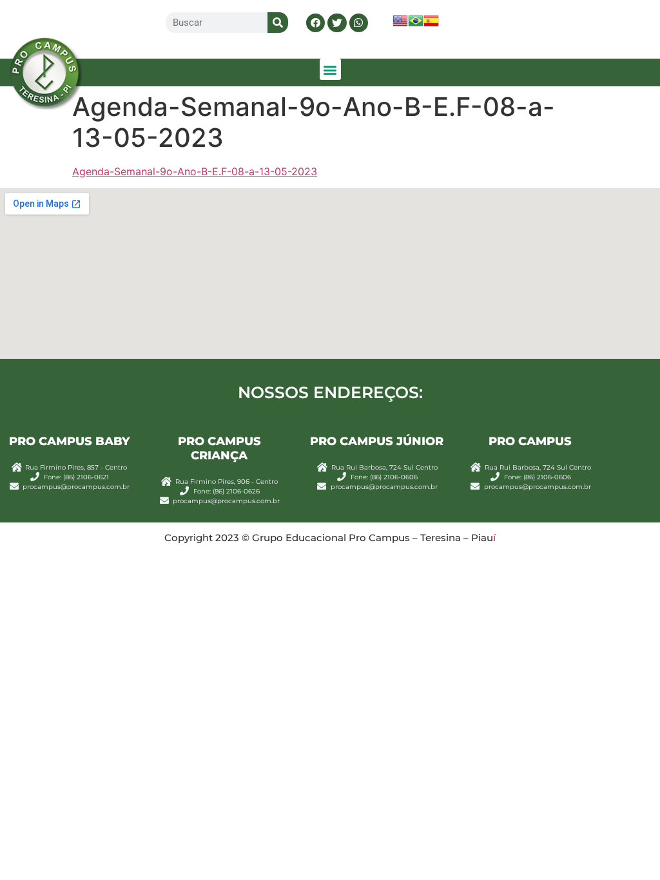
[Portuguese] (415, 25)
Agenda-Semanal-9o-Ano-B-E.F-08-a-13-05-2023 (194, 171)
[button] (315, 23)
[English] (400, 25)
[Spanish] (431, 25)
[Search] (277, 22)
